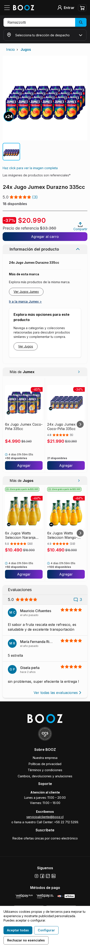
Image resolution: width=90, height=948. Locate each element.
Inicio (10, 49)
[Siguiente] (80, 424)
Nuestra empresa (45, 758)
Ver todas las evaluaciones (56, 692)
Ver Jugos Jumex (26, 291)
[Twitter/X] (48, 876)
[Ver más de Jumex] (78, 371)
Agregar (24, 465)
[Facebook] (42, 876)
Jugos (26, 49)
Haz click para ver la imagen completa (30, 168)
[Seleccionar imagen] (11, 151)
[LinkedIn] (53, 876)
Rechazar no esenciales (26, 940)
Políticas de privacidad (45, 764)
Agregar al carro (45, 236)
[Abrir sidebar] (8, 7)
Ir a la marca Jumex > (25, 301)
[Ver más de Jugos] (78, 480)
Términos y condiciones (45, 770)
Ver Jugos (25, 346)
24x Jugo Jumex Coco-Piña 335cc (61, 426)
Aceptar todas (18, 930)
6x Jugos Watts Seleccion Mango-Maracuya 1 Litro (62, 535)
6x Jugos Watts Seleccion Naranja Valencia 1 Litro (20, 535)
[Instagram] (36, 876)
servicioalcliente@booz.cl (45, 817)
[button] (45, 22)
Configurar (46, 930)
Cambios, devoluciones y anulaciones (45, 776)
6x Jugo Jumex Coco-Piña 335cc (24, 426)
